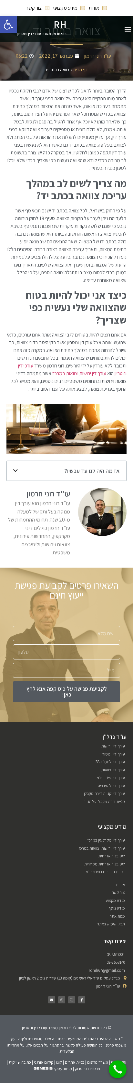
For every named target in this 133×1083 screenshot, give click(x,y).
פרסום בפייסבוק (87, 1068)
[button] (127, 29)
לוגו (59, 1062)
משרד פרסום (97, 1062)
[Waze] (61, 999)
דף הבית (80, 70)
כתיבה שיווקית (20, 1062)
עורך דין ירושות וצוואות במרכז (79, 373)
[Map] (71, 999)
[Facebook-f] (81, 999)
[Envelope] (51, 999)
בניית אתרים (74, 1062)
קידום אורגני (43, 1062)
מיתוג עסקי (63, 1068)
